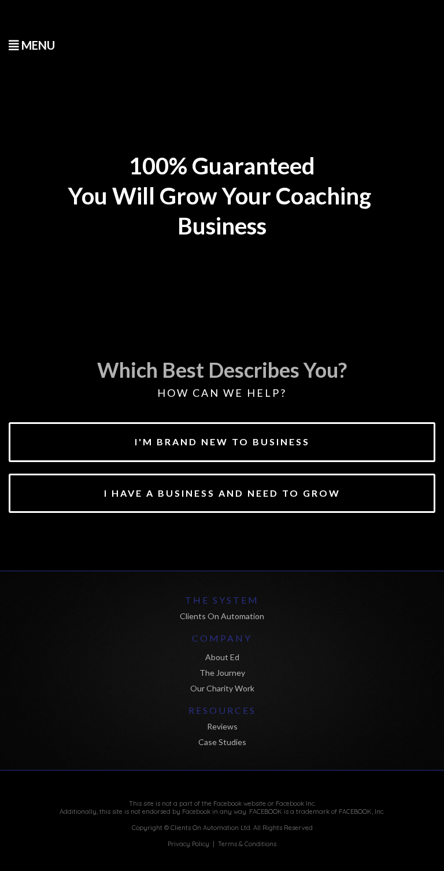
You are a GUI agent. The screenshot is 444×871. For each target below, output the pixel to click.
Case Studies (222, 742)
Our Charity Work (222, 688)
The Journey (222, 673)
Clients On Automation (222, 616)
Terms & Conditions (247, 844)
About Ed (222, 657)
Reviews (222, 726)
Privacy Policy (188, 844)
